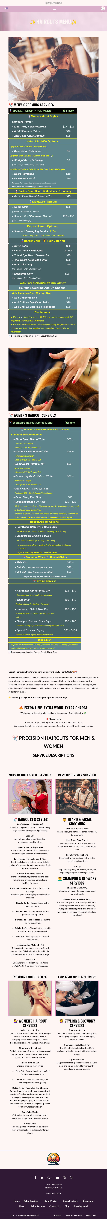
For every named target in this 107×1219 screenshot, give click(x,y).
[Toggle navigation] (54, 9)
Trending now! (81, 1206)
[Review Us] (53, 1159)
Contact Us (55, 1206)
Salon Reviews (38, 1206)
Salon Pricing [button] (51, 1201)
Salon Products (70, 1201)
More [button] (22, 1206)
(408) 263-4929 (53, 2)
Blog (67, 1206)
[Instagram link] (64, 1178)
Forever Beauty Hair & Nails (102, 9)
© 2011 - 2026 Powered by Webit (25, 1215)
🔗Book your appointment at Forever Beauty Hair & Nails (33, 336)
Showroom (88, 1201)
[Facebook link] (35, 1178)
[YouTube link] (57, 1178)
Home (17, 1201)
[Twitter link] (41, 1178)
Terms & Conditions (73, 1215)
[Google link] (49, 1178)
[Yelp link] (71, 1178)
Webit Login (91, 1215)
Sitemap (57, 1215)
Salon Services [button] (31, 1201)
